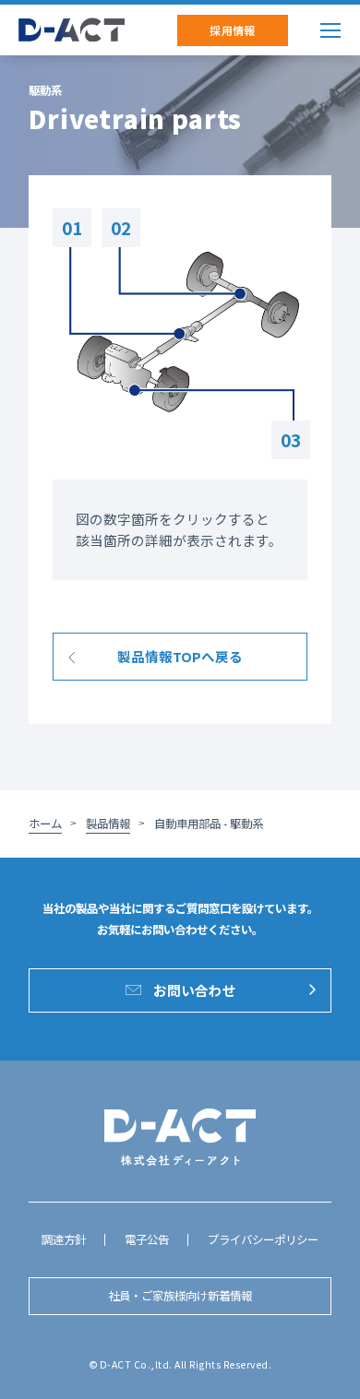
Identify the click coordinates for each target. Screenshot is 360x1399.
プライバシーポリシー (263, 1239)
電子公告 (147, 1239)
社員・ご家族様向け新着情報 (180, 1295)
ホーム (45, 823)
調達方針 (64, 1239)
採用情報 (233, 30)
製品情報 (108, 823)
